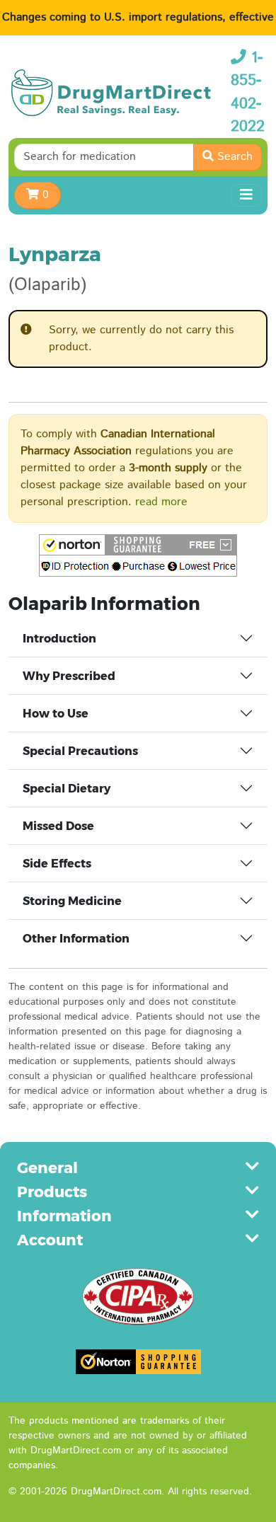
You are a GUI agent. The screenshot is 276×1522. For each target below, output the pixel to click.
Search (233, 157)
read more (161, 502)
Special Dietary (66, 788)
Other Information (76, 938)
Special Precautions (80, 751)
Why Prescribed (69, 676)
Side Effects (57, 863)
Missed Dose (58, 826)
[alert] (138, 339)
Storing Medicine (72, 901)
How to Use (55, 713)
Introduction (59, 638)
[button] (138, 555)
